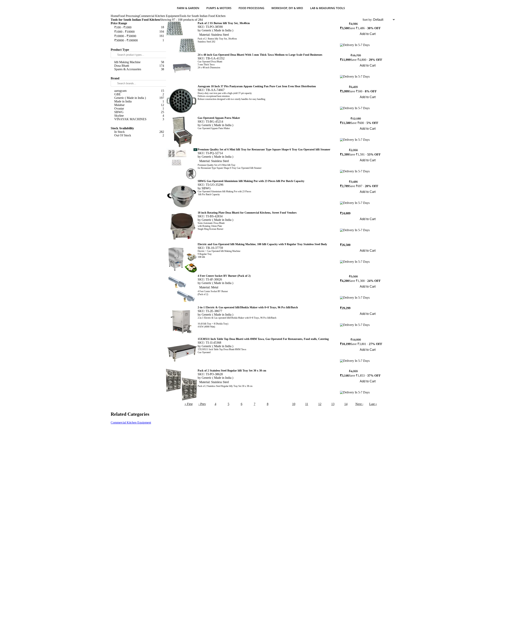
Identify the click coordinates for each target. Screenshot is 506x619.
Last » (373, 404)
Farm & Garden (188, 8)
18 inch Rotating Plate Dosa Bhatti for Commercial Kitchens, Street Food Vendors (247, 212)
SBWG (206, 188)
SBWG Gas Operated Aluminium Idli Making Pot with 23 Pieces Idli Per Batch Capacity (251, 181)
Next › (359, 404)
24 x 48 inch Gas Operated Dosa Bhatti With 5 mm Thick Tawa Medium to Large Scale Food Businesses (260, 54)
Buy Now (367, 39)
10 (293, 404)
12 (319, 404)
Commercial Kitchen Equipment (159, 16)
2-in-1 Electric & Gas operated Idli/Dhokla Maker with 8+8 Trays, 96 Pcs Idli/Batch (248, 307)
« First (189, 404)
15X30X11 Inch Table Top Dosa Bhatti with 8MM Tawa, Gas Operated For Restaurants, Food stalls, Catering (263, 339)
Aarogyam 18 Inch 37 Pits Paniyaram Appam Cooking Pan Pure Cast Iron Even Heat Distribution (257, 86)
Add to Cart (368, 34)
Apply (138, 45)
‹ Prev (202, 404)
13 (332, 404)
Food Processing (251, 8)
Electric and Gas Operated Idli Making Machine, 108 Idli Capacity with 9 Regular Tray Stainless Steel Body (262, 244)
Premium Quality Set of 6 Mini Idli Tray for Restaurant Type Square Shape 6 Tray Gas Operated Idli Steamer (264, 149)
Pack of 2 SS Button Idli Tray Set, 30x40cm (224, 23)
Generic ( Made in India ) (217, 30)
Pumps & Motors (218, 8)
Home (114, 16)
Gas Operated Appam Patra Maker (219, 117)
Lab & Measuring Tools (327, 8)
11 (306, 404)
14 (345, 404)
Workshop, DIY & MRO (287, 8)
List (360, 19)
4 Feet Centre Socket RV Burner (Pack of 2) (224, 275)
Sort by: (367, 19)
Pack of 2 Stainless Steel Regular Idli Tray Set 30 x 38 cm (232, 370)
